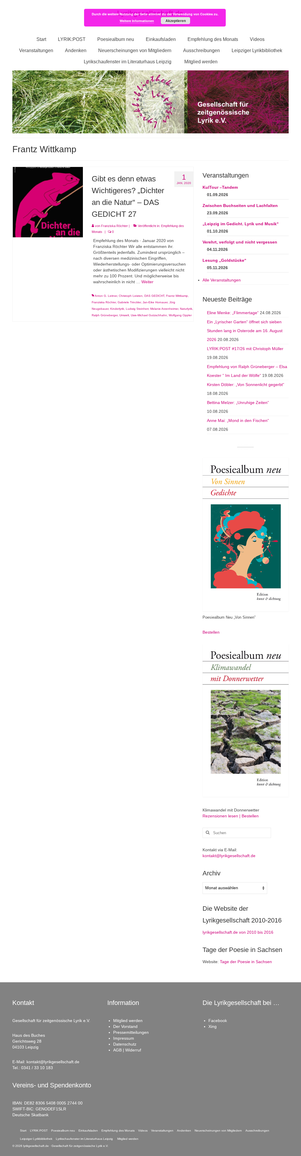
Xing (212, 1026)
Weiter (147, 281)
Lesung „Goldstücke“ (224, 260)
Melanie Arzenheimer (164, 308)
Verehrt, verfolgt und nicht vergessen (240, 242)
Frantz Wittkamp (177, 295)
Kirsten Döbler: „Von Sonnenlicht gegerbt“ (245, 384)
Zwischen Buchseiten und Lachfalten (240, 205)
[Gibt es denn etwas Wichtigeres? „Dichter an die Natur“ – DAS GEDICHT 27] (48, 201)
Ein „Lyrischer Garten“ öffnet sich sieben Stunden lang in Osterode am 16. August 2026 (244, 330)
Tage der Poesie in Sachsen (246, 961)
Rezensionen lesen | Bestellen (231, 816)
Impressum (123, 1038)
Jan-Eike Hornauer (155, 302)
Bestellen (211, 632)
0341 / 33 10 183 (37, 1067)
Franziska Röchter (114, 226)
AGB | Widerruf (127, 1050)
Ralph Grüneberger (105, 315)
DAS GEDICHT (154, 295)
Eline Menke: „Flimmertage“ (233, 312)
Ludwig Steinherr (137, 308)
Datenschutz (124, 1044)
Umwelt (124, 315)
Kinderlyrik (117, 308)
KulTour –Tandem (220, 187)
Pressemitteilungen (131, 1032)
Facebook (217, 1020)
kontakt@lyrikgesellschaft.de (229, 855)
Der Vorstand (125, 1026)
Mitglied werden (128, 1020)
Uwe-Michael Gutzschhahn (149, 315)
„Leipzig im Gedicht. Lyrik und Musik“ (241, 223)
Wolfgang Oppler (180, 315)
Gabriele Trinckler (129, 302)
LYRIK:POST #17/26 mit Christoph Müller (245, 348)
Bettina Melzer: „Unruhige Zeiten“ (238, 402)
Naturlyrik (186, 308)
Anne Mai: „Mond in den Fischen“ (238, 420)
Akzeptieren (175, 20)
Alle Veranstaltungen (222, 280)
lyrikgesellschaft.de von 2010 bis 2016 (238, 932)
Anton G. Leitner (106, 295)
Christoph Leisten (131, 295)
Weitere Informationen (137, 21)
